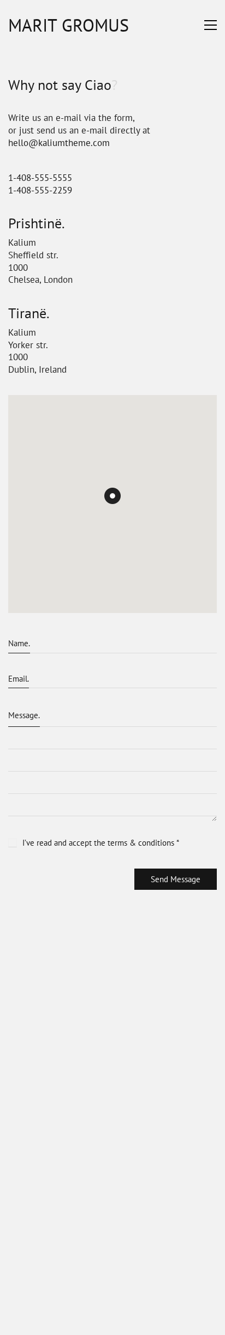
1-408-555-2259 (40, 190)
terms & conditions (141, 843)
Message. (24, 715)
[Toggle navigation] (210, 25)
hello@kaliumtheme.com (59, 143)
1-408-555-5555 (40, 178)
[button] (112, 495)
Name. (19, 643)
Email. (18, 678)
